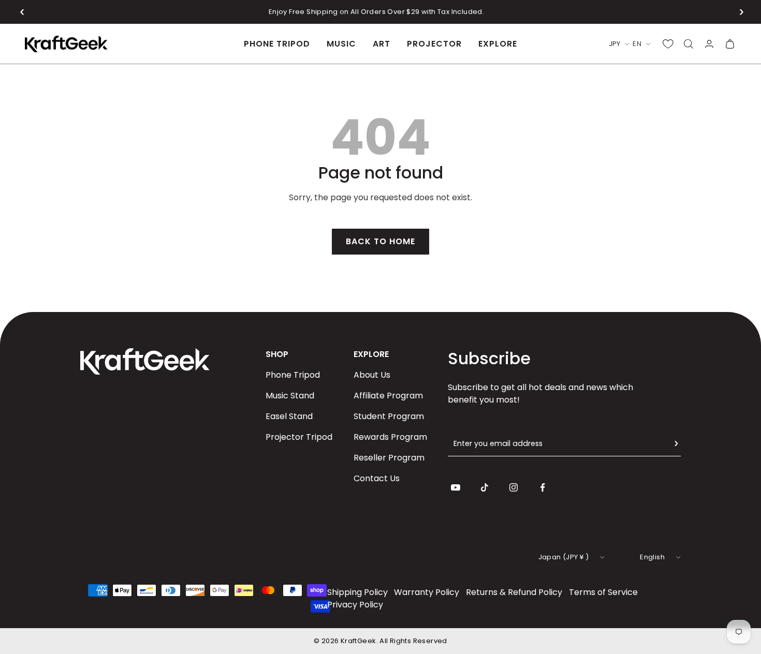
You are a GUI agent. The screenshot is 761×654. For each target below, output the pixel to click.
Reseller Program (389, 458)
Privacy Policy (355, 605)
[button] (23, 12)
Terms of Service (603, 592)
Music (341, 44)
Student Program (389, 416)
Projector (434, 44)
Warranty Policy (426, 592)
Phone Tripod (277, 44)
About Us (372, 375)
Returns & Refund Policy (514, 592)
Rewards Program (390, 437)
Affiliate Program (388, 396)
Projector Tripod (299, 437)
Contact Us (377, 478)
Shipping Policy (357, 592)
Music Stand (290, 396)
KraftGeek (358, 641)
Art (381, 44)
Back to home (380, 241)
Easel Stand (289, 416)
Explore (497, 44)
